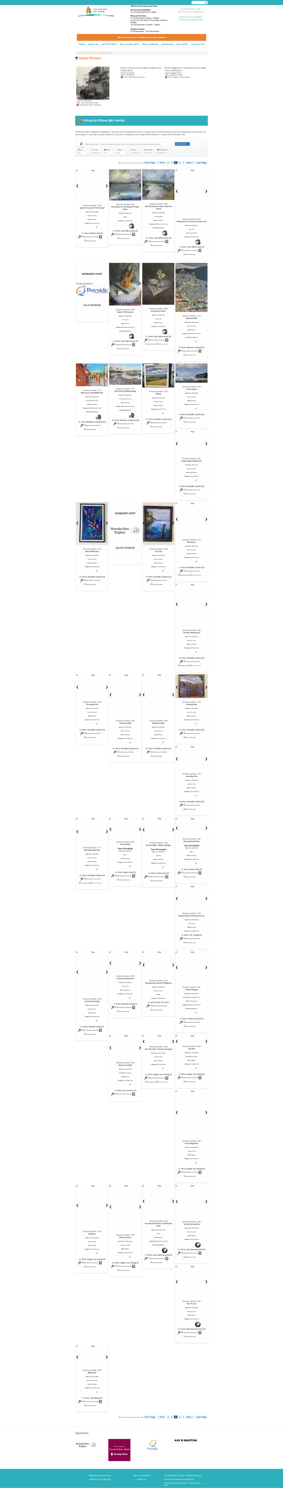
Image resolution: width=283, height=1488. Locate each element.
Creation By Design (92, 1001)
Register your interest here (100, 1475)
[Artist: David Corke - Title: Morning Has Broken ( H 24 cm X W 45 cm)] (191, 819)
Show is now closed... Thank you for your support (141, 37)
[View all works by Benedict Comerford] (92, 417)
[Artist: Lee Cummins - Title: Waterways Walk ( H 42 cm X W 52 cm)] (125, 1036)
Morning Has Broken (192, 841)
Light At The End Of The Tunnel (92, 208)
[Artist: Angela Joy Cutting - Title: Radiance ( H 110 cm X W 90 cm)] (92, 1186)
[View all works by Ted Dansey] (92, 1393)
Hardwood (160, 216)
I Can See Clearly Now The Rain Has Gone (158, 1224)
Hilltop (158, 394)
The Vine (191, 1049)
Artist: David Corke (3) (126, 872)
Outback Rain (191, 704)
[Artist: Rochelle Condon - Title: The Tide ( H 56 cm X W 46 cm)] (158, 523)
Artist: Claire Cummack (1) (193, 1018)
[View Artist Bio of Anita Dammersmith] (167, 1258)
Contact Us (198, 44)
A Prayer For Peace (158, 311)
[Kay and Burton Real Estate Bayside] (186, 1440)
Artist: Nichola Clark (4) (93, 233)
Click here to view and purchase (191, 11)
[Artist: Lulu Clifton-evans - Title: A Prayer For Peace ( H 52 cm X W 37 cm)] (158, 284)
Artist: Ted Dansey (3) (93, 1398)
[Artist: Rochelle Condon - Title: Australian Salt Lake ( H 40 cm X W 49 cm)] (92, 819)
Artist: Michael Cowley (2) (93, 1026)
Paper (160, 1057)
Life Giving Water (191, 1143)
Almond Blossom (92, 551)
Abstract (193, 330)
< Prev (161, 162)
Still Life (127, 323)
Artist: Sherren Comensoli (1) (193, 347)
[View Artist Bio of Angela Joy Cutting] (167, 1078)
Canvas (95, 215)
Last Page (201, 162)
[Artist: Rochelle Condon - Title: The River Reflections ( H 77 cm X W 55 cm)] (191, 585)
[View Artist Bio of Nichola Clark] (100, 237)
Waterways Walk (125, 1065)
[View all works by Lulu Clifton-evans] (125, 226)
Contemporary (127, 990)
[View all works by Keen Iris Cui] (158, 1006)
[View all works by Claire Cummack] (191, 1014)
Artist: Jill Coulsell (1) (193, 935)
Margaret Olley (158, 723)
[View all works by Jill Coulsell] (192, 938)
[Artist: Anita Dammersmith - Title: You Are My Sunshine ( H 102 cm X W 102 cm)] (191, 1186)
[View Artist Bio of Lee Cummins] (133, 1094)
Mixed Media (186, 997)
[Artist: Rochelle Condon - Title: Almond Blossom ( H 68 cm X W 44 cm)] (92, 523)
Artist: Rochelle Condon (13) (159, 419)
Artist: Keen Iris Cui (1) (159, 1002)
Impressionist (193, 233)
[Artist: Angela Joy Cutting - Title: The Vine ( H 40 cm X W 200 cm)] (191, 1036)
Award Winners (89, 58)
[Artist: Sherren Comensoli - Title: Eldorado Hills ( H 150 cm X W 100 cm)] (191, 287)
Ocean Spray (191, 389)
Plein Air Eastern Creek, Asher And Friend (158, 207)
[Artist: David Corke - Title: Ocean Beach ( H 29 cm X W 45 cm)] (125, 819)
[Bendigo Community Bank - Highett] (119, 1450)
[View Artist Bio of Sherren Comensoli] (200, 351)
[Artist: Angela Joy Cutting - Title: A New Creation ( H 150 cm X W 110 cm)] (125, 1186)
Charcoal (123, 1245)
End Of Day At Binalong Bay (125, 391)
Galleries (182, 44)
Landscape (160, 220)
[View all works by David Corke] (125, 867)
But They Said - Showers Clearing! (158, 1049)
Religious (193, 1060)
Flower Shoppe (191, 989)
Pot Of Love (191, 1303)
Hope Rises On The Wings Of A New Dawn (125, 208)
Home (82, 44)
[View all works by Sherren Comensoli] (191, 342)
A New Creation (125, 1237)
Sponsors (167, 44)
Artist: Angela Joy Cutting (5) (159, 1074)
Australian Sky (191, 776)
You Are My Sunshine (192, 1224)
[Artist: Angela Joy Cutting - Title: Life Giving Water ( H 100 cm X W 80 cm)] (191, 1091)
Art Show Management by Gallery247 (179, 1479)
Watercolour (90, 1380)
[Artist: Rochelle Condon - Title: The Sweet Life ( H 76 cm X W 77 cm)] (92, 675)
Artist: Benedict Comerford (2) (93, 422)
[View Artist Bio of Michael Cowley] (100, 1030)
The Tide (158, 551)
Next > (190, 162)
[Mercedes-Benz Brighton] (86, 1444)
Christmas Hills (125, 723)
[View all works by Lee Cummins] (125, 1085)
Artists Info (109, 44)
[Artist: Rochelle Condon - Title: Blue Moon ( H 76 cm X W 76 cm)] (191, 503)
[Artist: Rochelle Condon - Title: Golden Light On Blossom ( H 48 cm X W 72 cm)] (191, 431)
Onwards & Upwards (125, 978)
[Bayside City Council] (153, 1444)
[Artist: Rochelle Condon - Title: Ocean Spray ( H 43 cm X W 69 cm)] (191, 373)
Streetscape (94, 404)
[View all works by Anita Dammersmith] (158, 1250)
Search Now (181, 144)
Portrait (160, 734)
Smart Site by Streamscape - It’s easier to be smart (182, 1484)
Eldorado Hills (191, 318)
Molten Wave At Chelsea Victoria (192, 916)
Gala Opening (150, 44)
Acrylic (89, 215)
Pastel (156, 1057)
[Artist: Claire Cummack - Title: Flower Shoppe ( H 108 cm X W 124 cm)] (191, 952)
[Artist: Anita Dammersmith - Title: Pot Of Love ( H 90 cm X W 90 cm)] (191, 1266)
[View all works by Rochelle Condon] (158, 414)
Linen (193, 229)
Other (128, 1245)
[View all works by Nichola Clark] (92, 228)
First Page (150, 162)
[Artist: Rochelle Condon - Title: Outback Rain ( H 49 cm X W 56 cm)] (191, 686)
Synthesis (158, 855)
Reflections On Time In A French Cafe (191, 221)
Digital (125, 854)
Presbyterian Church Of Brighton (158, 983)
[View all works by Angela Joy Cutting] (158, 1069)
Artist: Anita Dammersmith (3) (159, 1255)
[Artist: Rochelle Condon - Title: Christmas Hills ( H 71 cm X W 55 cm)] (125, 675)
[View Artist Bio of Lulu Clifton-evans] (133, 234)
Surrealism (193, 553)
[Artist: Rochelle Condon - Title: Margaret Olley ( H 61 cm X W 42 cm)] (158, 675)
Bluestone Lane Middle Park (92, 393)
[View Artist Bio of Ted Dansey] (100, 1401)
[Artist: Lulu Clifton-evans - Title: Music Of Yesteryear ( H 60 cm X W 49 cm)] (125, 284)
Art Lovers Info (129, 44)
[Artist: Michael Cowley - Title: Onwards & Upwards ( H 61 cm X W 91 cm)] (125, 952)
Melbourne (92, 1372)
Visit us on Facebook (141, 1475)
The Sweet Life (92, 704)
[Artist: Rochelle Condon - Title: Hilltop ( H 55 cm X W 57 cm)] (158, 375)
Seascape (93, 219)
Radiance (92, 1234)
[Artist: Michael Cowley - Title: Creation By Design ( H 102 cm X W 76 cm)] (92, 952)
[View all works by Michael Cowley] (92, 1022)
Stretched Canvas (93, 400)
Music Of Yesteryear (125, 312)
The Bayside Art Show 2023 (86, 53)
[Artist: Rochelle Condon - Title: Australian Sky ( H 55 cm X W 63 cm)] (191, 747)
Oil (155, 216)
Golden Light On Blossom (191, 461)
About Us (93, 44)
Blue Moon (191, 542)
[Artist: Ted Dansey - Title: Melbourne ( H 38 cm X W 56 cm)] (92, 1346)
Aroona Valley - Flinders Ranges (158, 845)
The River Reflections (191, 632)
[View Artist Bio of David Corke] (133, 876)
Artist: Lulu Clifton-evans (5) (126, 230)
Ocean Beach (125, 844)
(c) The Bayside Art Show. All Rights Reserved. (183, 1475)
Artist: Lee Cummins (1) (126, 1090)
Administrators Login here (100, 1479)
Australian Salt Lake (92, 850)
